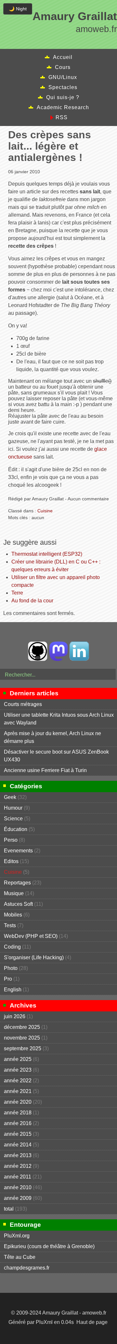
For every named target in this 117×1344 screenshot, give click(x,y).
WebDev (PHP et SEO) (31, 936)
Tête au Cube (19, 1257)
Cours (63, 67)
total (9, 1209)
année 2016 (18, 1123)
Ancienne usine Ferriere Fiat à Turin (45, 770)
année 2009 (18, 1198)
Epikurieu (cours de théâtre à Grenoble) (49, 1246)
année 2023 (18, 1070)
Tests (10, 925)
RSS (62, 117)
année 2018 (18, 1112)
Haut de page (92, 1322)
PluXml (44, 1322)
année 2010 (18, 1187)
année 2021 (18, 1091)
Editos (11, 861)
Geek (10, 797)
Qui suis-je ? (62, 97)
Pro (8, 979)
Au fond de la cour (32, 600)
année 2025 (18, 1059)
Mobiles (13, 914)
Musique (14, 893)
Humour (13, 808)
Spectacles (62, 87)
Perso (11, 840)
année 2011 (17, 1176)
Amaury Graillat (74, 16)
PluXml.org (17, 1235)
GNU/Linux (62, 77)
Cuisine (45, 510)
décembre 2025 (22, 1027)
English (12, 989)
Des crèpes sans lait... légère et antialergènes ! (49, 146)
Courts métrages (23, 704)
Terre (17, 593)
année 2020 (18, 1102)
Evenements (18, 850)
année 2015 (18, 1134)
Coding (12, 947)
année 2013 (18, 1155)
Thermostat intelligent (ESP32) (46, 554)
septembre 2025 (22, 1048)
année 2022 (18, 1080)
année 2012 (18, 1166)
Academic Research (63, 107)
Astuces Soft (18, 904)
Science (13, 818)
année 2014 (18, 1144)
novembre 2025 (22, 1038)
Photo (11, 968)
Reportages (17, 882)
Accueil (62, 57)
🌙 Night (18, 8)
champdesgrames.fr (26, 1267)
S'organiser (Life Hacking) (34, 957)
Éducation (15, 829)
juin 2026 (14, 1016)
